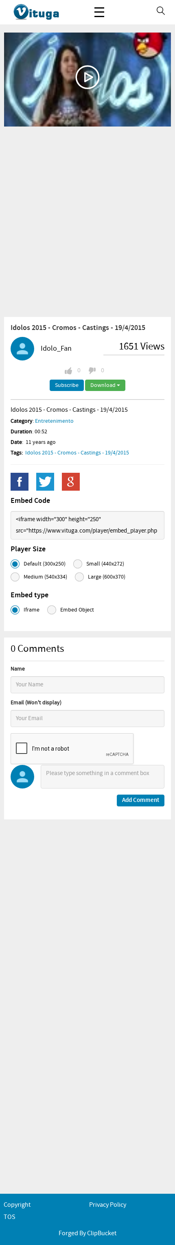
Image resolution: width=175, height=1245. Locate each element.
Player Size (28, 549)
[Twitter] (45, 482)
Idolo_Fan (56, 349)
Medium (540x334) (45, 577)
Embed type (29, 595)
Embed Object (77, 610)
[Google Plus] (71, 482)
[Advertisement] (87, 221)
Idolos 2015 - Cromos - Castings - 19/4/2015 (77, 452)
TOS (9, 1217)
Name (18, 669)
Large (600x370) (106, 577)
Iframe (31, 610)
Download (103, 385)
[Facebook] (19, 482)
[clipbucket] (44, 12)
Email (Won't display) (36, 702)
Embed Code (30, 501)
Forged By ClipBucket (87, 1233)
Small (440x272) (105, 564)
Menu (99, 12)
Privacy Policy (107, 1205)
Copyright (17, 1205)
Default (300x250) (45, 564)
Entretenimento (54, 421)
